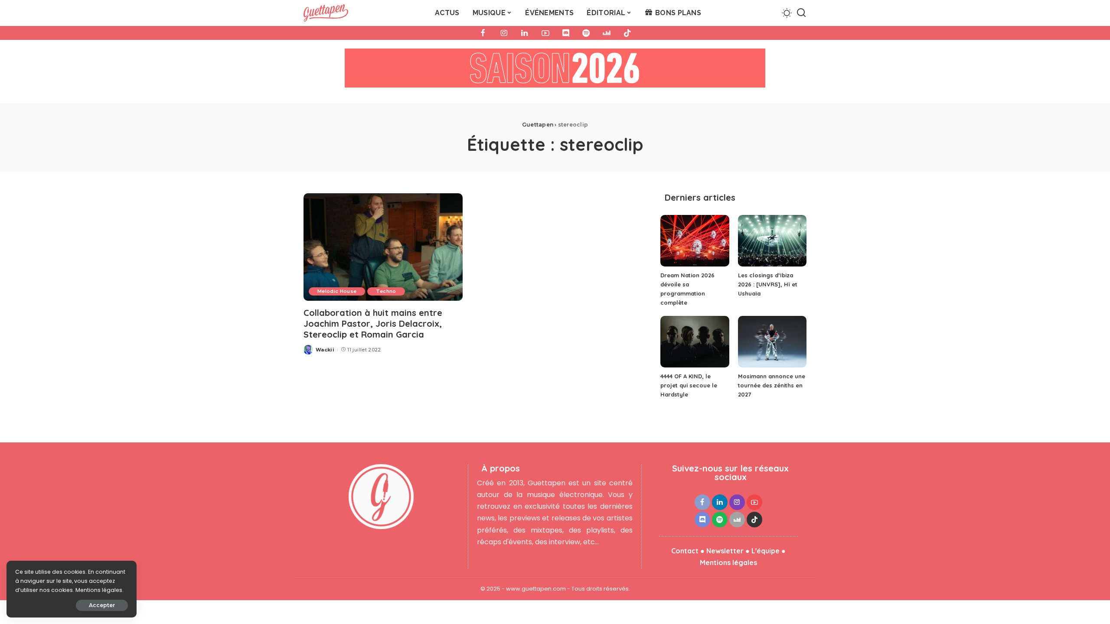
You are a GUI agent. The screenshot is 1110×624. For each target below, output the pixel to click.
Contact (685, 550)
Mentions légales (728, 562)
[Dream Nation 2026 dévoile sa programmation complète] (694, 240)
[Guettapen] (326, 13)
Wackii (325, 350)
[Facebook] (483, 33)
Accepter (102, 605)
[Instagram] (503, 33)
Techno (386, 291)
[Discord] (566, 33)
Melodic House (336, 291)
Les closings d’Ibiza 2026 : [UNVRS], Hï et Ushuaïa (767, 284)
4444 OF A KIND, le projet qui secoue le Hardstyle (688, 385)
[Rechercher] (801, 13)
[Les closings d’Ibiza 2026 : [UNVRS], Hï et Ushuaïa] (772, 240)
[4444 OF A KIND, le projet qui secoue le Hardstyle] (694, 341)
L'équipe (765, 550)
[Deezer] (606, 33)
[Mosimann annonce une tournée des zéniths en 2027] (772, 341)
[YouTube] (545, 33)
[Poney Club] (555, 71)
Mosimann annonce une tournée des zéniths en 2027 (771, 385)
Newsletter (725, 550)
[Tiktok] (627, 33)
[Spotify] (586, 33)
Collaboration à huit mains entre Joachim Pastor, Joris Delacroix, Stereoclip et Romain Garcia (373, 323)
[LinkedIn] (524, 33)
